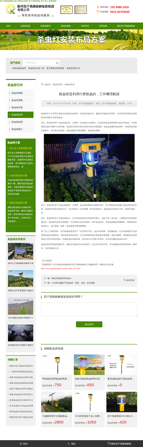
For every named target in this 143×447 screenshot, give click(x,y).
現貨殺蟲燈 (25, 26)
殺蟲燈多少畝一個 (36, 68)
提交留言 (89, 324)
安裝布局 (85, 26)
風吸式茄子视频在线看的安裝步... (21, 367)
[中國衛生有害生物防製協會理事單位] (66, 10)
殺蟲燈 (48, 84)
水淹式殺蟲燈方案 (18, 175)
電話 (73, 444)
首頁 (8, 26)
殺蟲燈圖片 (17, 129)
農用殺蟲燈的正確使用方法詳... (21, 401)
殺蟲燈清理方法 (73, 68)
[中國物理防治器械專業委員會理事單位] (80, 10)
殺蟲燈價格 (66, 26)
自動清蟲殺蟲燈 (19, 68)
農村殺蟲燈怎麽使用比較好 (21, 412)
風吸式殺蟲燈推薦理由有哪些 (21, 384)
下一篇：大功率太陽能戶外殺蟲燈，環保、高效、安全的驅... (70, 283)
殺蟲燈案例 (45, 26)
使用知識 (103, 26)
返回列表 (130, 280)
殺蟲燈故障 (17, 122)
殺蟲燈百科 (58, 84)
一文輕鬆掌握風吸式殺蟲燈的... (21, 373)
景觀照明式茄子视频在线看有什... (21, 418)
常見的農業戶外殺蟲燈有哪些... (21, 407)
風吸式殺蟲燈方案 (18, 203)
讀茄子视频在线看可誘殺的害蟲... (21, 390)
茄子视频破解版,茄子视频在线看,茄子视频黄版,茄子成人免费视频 (28, 1)
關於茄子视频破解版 (126, 26)
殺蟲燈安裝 (17, 107)
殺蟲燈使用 (17, 115)
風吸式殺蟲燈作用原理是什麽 (21, 395)
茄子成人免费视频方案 (20, 148)
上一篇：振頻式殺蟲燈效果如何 (57, 278)
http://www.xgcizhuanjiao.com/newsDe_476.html (60, 268)
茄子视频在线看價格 (55, 68)
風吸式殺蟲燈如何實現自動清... (21, 378)
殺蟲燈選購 (17, 100)
